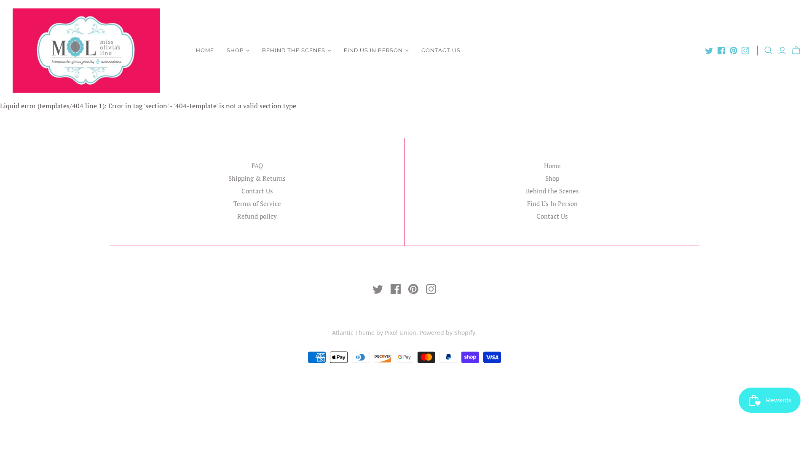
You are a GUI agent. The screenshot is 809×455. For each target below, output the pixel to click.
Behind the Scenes (293, 50)
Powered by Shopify (447, 333)
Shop (235, 50)
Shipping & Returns (257, 178)
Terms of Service (257, 203)
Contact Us (441, 50)
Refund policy (257, 216)
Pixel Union (400, 333)
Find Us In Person (373, 50)
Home (205, 50)
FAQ (257, 165)
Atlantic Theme (353, 333)
